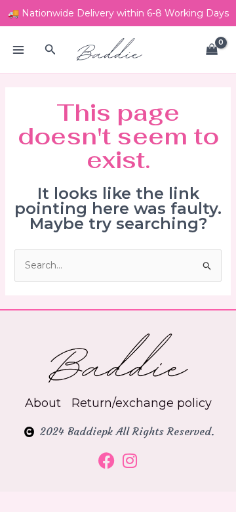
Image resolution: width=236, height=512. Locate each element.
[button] (50, 49)
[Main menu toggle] (18, 50)
